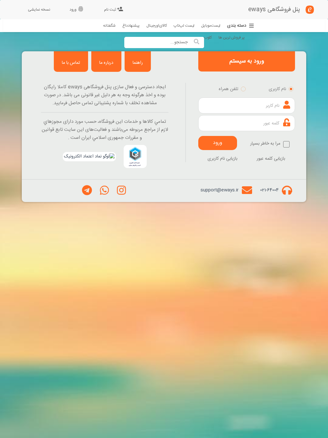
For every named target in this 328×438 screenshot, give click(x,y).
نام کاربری (277, 89)
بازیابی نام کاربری (222, 159)
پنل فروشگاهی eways (274, 9)
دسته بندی (236, 25)
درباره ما (106, 63)
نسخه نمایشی (39, 9)
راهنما (138, 63)
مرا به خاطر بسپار (266, 143)
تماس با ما (71, 63)
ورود (77, 9)
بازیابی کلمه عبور (271, 159)
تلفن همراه (228, 89)
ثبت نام (113, 9)
